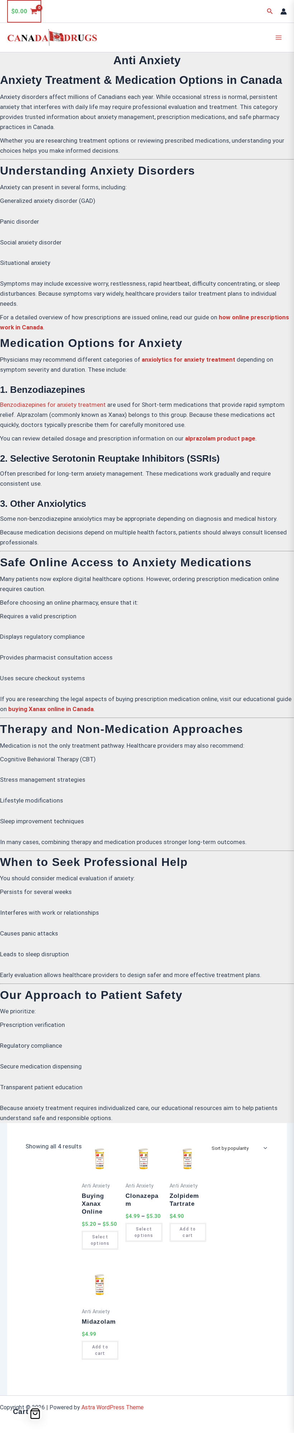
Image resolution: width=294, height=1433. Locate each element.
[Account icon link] (283, 11)
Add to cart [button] (188, 1232)
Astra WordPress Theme (112, 1407)
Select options (100, 1240)
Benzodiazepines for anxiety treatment (53, 404)
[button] (270, 11)
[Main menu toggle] (279, 37)
